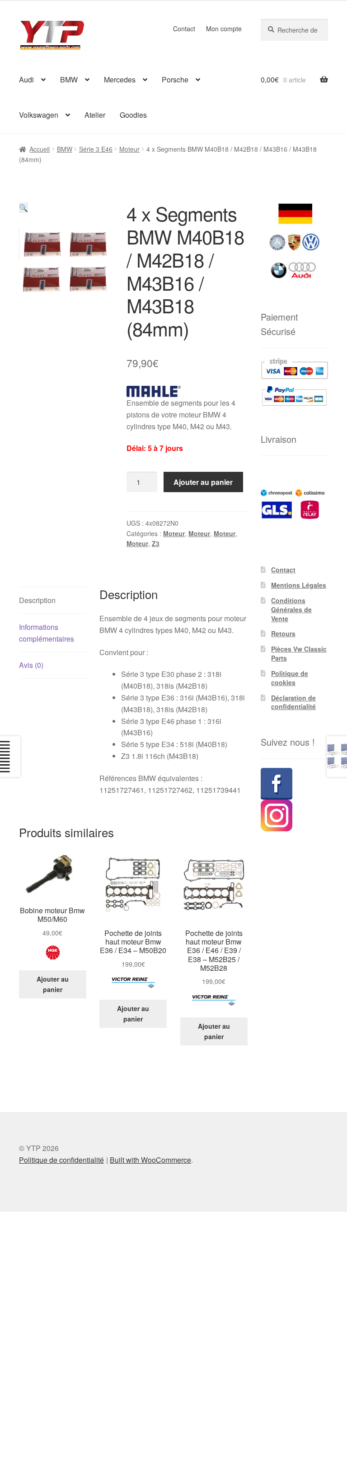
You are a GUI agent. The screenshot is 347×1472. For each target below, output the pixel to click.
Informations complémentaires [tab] (46, 633)
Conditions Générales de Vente (291, 609)
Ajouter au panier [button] (53, 984)
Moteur (129, 148)
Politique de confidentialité (61, 1160)
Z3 (155, 543)
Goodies (133, 115)
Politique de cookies (289, 678)
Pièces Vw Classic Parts (299, 653)
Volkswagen (38, 115)
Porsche (175, 79)
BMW (69, 79)
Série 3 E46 (96, 148)
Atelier (94, 115)
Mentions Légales (298, 585)
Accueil (39, 148)
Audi (26, 79)
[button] (23, 207)
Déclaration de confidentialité (293, 702)
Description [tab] (37, 600)
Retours (283, 633)
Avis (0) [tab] (31, 665)
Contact (184, 28)
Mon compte (224, 28)
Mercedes (120, 79)
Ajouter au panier (203, 482)
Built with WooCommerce (150, 1160)
